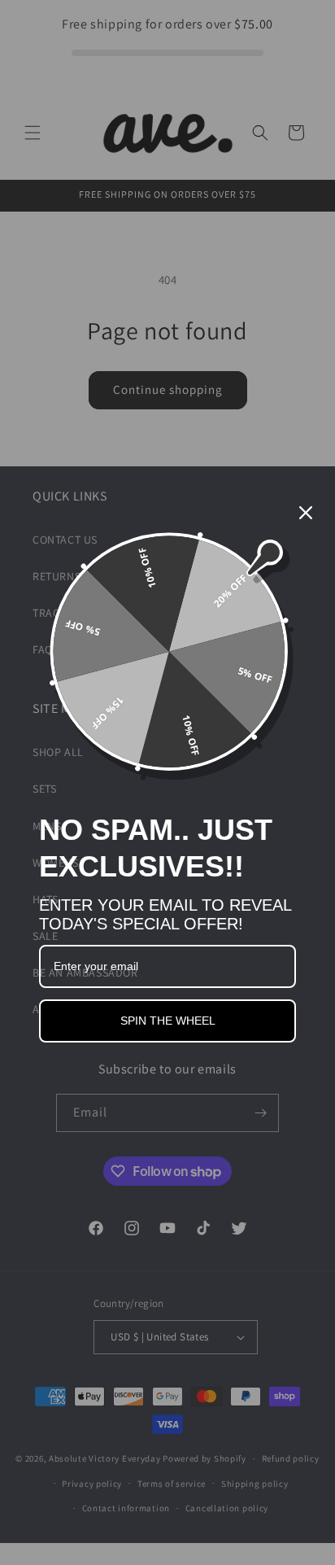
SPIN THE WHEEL (167, 1020)
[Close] (305, 512)
